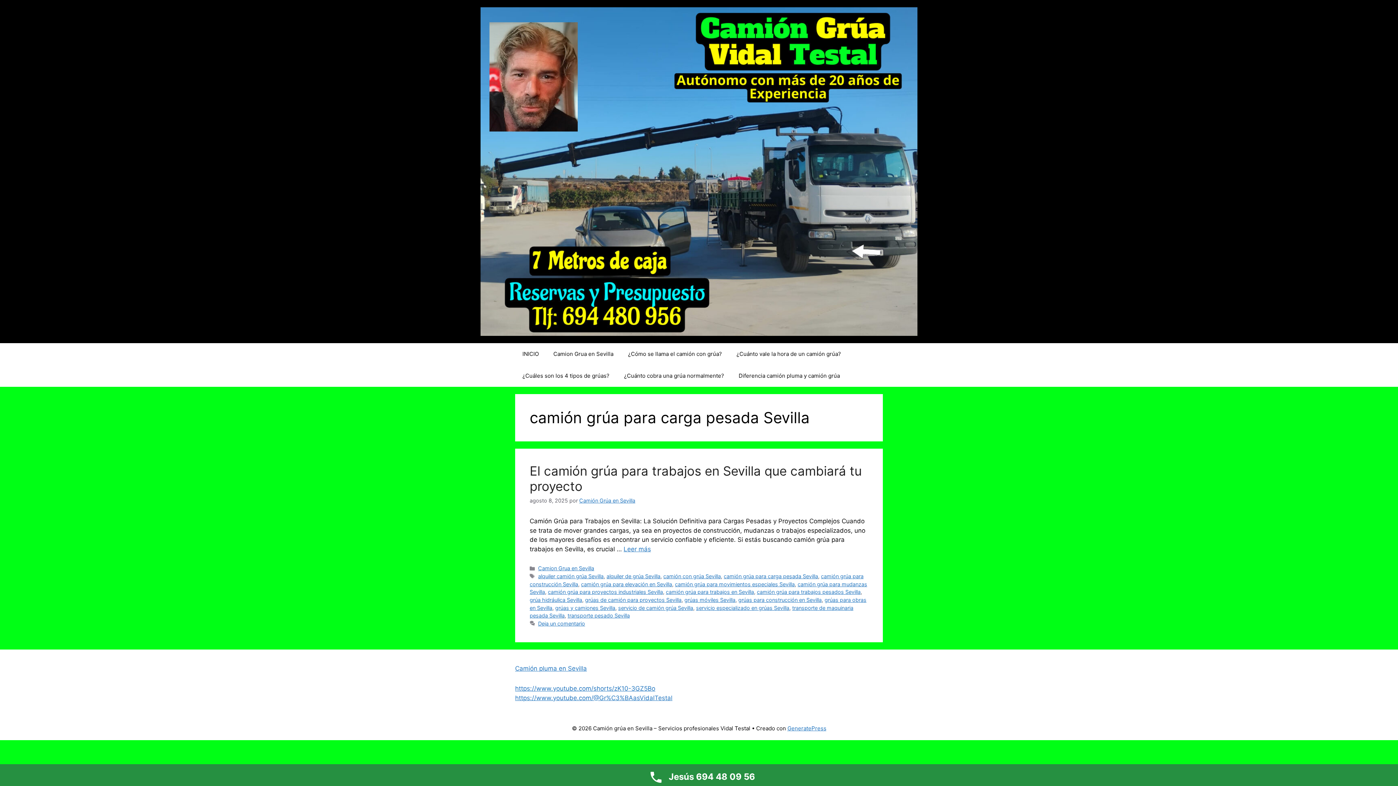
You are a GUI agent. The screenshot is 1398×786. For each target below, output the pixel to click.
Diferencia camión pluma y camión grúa (789, 375)
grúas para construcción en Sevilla (780, 600)
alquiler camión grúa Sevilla (571, 576)
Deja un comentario (561, 623)
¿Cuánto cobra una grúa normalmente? (674, 375)
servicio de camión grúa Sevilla (655, 608)
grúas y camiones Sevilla (585, 608)
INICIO (530, 353)
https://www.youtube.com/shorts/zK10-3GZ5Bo (585, 688)
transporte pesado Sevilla (599, 615)
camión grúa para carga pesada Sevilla (771, 576)
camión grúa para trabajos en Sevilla (710, 592)
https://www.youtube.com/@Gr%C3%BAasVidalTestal (593, 698)
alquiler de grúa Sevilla (633, 576)
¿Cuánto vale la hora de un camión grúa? (788, 353)
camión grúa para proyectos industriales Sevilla (605, 592)
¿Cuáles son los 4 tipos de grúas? (565, 375)
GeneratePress (806, 728)
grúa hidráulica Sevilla (556, 600)
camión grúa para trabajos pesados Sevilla (809, 592)
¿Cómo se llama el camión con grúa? (675, 353)
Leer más (637, 549)
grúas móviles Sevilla (709, 600)
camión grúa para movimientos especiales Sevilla (735, 584)
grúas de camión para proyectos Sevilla (633, 600)
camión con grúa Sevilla (692, 576)
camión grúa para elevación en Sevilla (626, 584)
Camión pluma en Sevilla (551, 668)
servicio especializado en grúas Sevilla (742, 608)
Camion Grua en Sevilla (583, 353)
